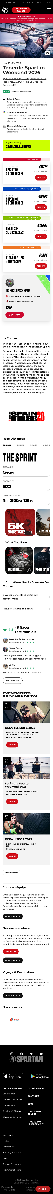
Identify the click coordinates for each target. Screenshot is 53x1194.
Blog (31, 1104)
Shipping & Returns (12, 1152)
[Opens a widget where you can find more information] (42, 1189)
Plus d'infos (11, 872)
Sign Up (12, 745)
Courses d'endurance (12, 1099)
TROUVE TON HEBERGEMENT (36, 1123)
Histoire (8, 1135)
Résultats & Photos (12, 1111)
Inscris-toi (10, 952)
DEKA (38, 3)
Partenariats (8, 1146)
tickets (41, 178)
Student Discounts (12, 1164)
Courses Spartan (13, 1088)
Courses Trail (9, 1094)
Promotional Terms (12, 1170)
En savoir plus (12, 916)
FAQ (5, 1158)
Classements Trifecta (13, 1117)
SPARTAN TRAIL (26, 3)
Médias (6, 1141)
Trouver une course (21, 9)
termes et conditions (31, 1188)
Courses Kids (9, 1105)
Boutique (33, 1096)
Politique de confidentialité (8, 1188)
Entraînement (36, 1088)
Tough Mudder (10, 3)
